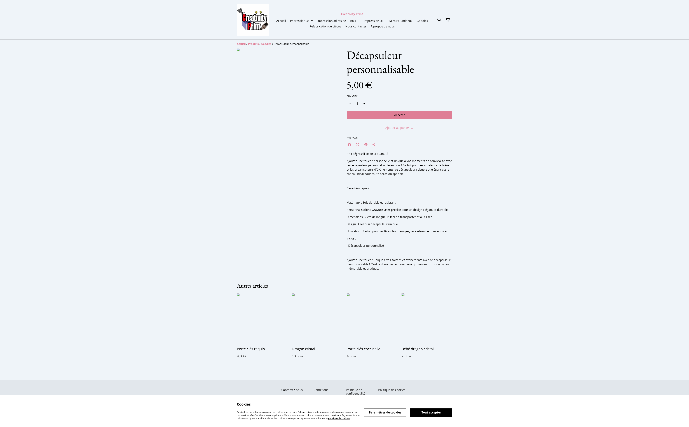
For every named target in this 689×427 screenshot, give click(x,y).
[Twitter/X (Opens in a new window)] (357, 144)
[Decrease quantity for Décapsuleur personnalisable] (350, 103)
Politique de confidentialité (355, 391)
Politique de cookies (391, 390)
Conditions (321, 390)
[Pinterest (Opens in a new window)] (366, 144)
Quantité (352, 96)
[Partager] (374, 144)
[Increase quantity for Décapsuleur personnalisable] (364, 103)
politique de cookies (339, 418)
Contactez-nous (292, 390)
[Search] (439, 20)
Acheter (399, 115)
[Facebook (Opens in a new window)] (349, 144)
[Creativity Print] (253, 20)
